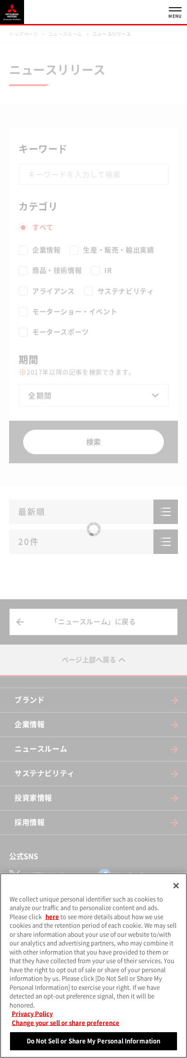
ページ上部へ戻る (89, 659)
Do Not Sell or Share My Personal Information (94, 1041)
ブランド (29, 700)
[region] (93, 965)
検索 (93, 442)
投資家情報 (33, 797)
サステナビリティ (45, 773)
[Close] (176, 886)
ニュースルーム (41, 748)
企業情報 (29, 724)
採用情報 (29, 822)
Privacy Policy (32, 1014)
